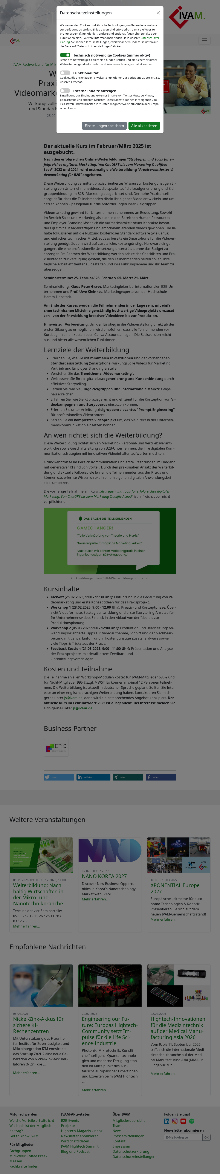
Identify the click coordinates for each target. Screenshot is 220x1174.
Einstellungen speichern (104, 125)
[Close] (158, 12)
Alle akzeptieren (144, 125)
